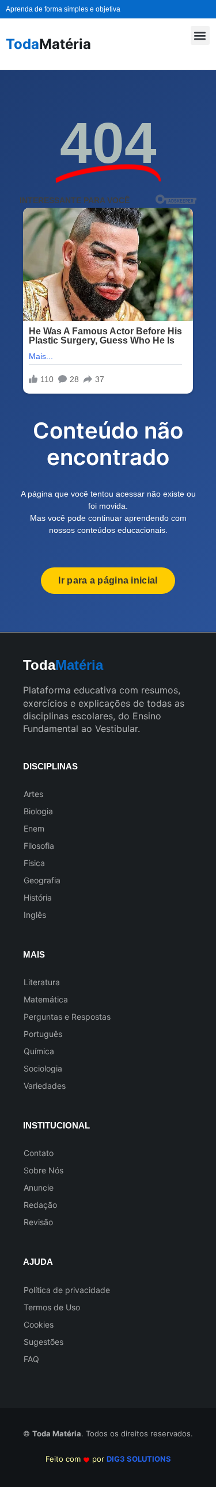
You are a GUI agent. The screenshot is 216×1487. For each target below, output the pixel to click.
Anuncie (39, 1187)
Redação (40, 1205)
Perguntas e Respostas (67, 1016)
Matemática (46, 999)
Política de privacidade (67, 1290)
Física (34, 863)
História (38, 897)
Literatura (42, 982)
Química (39, 1051)
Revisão (38, 1222)
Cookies (39, 1324)
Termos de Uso (52, 1307)
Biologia (38, 811)
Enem (34, 828)
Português (43, 1034)
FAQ (31, 1359)
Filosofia (39, 846)
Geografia (42, 880)
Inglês (35, 915)
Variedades (45, 1086)
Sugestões (43, 1342)
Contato (39, 1153)
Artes (33, 794)
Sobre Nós (43, 1170)
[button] (200, 35)
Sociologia (43, 1068)
